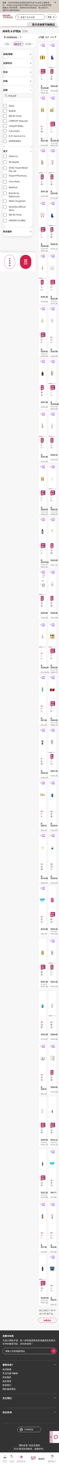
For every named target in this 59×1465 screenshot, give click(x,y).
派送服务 (7, 1377)
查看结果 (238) (26, 262)
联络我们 (7, 1385)
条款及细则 (34, 1445)
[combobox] (30, 17)
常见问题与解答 (10, 1373)
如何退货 (7, 1381)
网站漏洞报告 (9, 1388)
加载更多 (47, 1320)
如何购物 (7, 1369)
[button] (18, 54)
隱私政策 (23, 1445)
